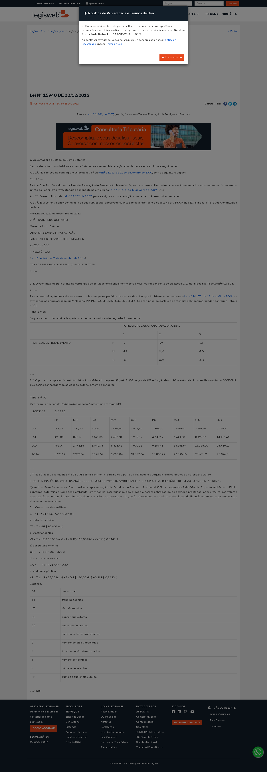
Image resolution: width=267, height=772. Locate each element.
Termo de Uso (114, 44)
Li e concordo (173, 57)
